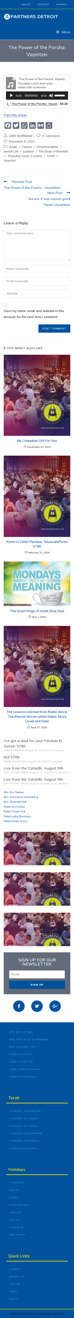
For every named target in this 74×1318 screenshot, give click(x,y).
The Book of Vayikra (24, 1126)
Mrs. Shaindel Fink (15, 801)
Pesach (14, 1190)
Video (13, 1291)
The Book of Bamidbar (25, 1133)
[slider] (60, 95)
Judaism (28, 151)
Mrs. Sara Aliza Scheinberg (21, 797)
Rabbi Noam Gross (15, 821)
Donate (62, 4)
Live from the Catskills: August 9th (33, 768)
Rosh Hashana (19, 1205)
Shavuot (15, 1212)
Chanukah (16, 1182)
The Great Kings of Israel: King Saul (37, 611)
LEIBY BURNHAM (20, 136)
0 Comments (51, 136)
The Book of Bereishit (53, 151)
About (26, 4)
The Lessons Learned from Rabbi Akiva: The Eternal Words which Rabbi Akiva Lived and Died (37, 716)
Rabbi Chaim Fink (14, 811)
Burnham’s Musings (23, 1148)
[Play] (11, 95)
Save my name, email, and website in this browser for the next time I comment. (34, 314)
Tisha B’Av (16, 1227)
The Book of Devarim (24, 1141)
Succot (14, 1220)
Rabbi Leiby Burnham (17, 816)
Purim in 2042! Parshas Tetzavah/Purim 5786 (37, 544)
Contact (43, 4)
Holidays (16, 1169)
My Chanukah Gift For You (37, 441)
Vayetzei (10, 160)
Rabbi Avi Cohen (14, 806)
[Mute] (51, 95)
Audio (13, 147)
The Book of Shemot (24, 1118)
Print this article (15, 115)
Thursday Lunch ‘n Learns (24, 156)
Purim (13, 1197)
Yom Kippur (17, 1234)
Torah (51, 156)
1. (33, 104)
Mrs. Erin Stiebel (14, 792)
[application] (37, 95)
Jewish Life (11, 151)
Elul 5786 (12, 757)
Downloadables (48, 147)
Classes (27, 147)
